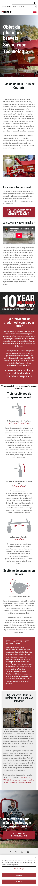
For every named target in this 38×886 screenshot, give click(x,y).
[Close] (35, 858)
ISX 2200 (19, 423)
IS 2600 (16, 486)
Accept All (19, 881)
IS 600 (21, 539)
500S (16, 539)
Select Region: (6, 6)
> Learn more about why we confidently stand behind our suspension (19, 373)
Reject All (19, 875)
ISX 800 (26, 423)
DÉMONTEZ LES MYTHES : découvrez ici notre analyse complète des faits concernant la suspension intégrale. (18, 780)
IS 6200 (22, 486)
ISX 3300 (12, 423)
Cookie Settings (19, 869)
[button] (34, 11)
